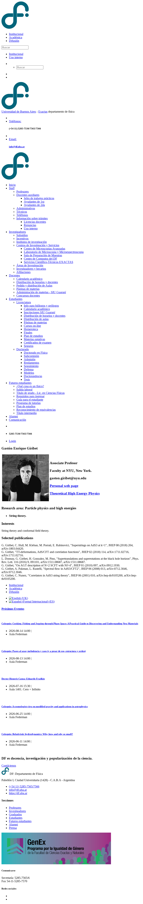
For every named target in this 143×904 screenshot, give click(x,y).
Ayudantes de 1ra (34, 201)
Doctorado (22, 349)
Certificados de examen (37, 342)
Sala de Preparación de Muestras (43, 255)
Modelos (29, 372)
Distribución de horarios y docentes (37, 282)
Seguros (28, 346)
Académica (15, 37)
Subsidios (22, 235)
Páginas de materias (27, 288)
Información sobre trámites (32, 218)
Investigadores (17, 231)
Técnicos (21, 211)
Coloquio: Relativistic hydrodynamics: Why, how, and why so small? (37, 734)
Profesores (22, 191)
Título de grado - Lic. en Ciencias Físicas (40, 392)
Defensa (29, 369)
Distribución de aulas (36, 319)
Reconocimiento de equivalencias (36, 409)
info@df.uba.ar (17, 146)
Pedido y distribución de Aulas (34, 285)
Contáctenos (8, 765)
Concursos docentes (28, 295)
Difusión (14, 40)
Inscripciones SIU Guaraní (39, 312)
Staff (12, 188)
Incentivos (22, 238)
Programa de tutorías (28, 403)
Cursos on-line (32, 325)
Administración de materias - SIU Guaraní (41, 292)
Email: (13, 139)
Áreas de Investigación (29, 265)
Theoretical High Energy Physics (75, 493)
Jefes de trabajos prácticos (39, 198)
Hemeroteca (31, 329)
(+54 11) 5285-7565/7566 (24, 786)
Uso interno (16, 57)
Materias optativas (34, 339)
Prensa (13, 827)
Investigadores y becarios (31, 268)
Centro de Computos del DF (40, 258)
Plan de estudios (33, 335)
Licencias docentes (35, 221)
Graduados (15, 814)
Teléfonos (22, 215)
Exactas (42, 111)
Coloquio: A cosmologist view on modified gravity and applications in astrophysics (44, 706)
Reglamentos (31, 362)
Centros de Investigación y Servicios (37, 245)
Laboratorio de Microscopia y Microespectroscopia (54, 252)
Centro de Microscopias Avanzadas (44, 248)
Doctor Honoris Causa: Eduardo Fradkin (23, 678)
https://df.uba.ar (18, 793)
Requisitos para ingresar (30, 396)
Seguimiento (31, 366)
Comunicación (17, 419)
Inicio (12, 184)
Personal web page (64, 486)
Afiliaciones (23, 272)
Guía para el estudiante (29, 399)
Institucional (16, 34)
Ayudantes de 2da (34, 205)
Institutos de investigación (31, 241)
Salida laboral (24, 389)
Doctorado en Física (35, 352)
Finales (28, 332)
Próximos (12, 608)
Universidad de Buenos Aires (18, 111)
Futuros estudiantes (20, 382)
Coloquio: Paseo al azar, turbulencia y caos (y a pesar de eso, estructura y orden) (43, 651)
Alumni (13, 416)
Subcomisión (31, 356)
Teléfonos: (15, 121)
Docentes (14, 275)
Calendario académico (29, 278)
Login (12, 441)
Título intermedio (26, 413)
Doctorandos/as (33, 376)
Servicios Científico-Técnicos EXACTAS (48, 262)
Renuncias (30, 225)
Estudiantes (15, 299)
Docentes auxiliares (27, 194)
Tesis (27, 379)
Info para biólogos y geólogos (41, 305)
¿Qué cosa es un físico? (30, 386)
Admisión (29, 359)
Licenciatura (23, 302)
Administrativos (25, 208)
